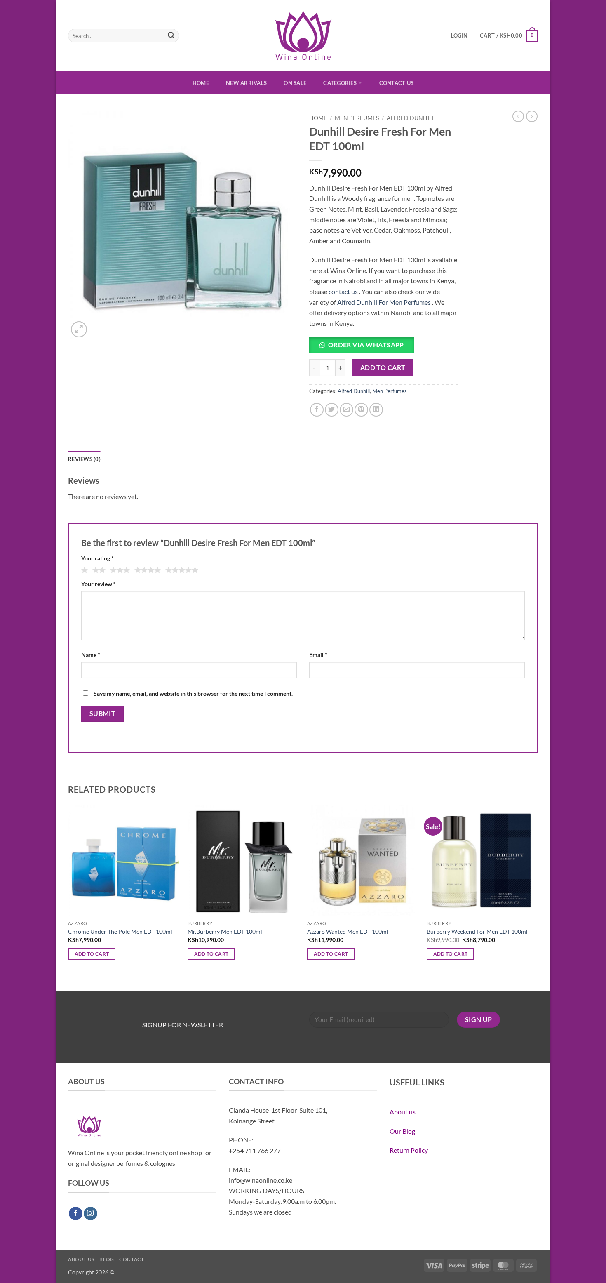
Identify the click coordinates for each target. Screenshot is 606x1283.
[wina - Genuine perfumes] (303, 35)
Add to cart (383, 367)
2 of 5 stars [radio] (98, 570)
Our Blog (402, 1131)
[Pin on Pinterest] (361, 410)
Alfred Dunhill (411, 118)
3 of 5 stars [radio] (119, 570)
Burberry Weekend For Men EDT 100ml (477, 931)
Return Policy (409, 1150)
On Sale (295, 83)
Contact (131, 1259)
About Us (81, 1259)
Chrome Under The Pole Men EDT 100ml (120, 931)
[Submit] (171, 36)
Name (90, 654)
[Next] (537, 896)
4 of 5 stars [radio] (146, 570)
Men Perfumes (357, 118)
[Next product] (518, 116)
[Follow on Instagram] (90, 1214)
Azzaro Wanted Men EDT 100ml (347, 931)
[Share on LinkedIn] (376, 410)
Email (318, 654)
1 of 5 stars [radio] (83, 570)
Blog (106, 1259)
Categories (340, 83)
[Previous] (68, 896)
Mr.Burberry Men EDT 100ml (225, 931)
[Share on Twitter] (331, 410)
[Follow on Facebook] (75, 1214)
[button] (459, 35)
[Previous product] (532, 116)
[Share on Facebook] (317, 410)
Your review (98, 583)
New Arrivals (246, 83)
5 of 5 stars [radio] (180, 570)
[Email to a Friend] (346, 410)
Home (201, 83)
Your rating (97, 558)
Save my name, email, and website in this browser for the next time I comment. (193, 693)
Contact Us (396, 83)
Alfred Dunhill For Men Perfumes (384, 302)
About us (403, 1112)
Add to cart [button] (92, 953)
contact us (343, 291)
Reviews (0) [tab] (84, 459)
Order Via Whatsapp (366, 344)
